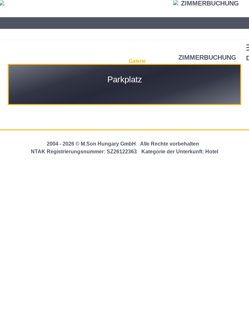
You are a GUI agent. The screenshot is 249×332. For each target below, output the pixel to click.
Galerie (137, 61)
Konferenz (66, 61)
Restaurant (36, 61)
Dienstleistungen (104, 61)
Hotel (12, 61)
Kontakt (159, 58)
